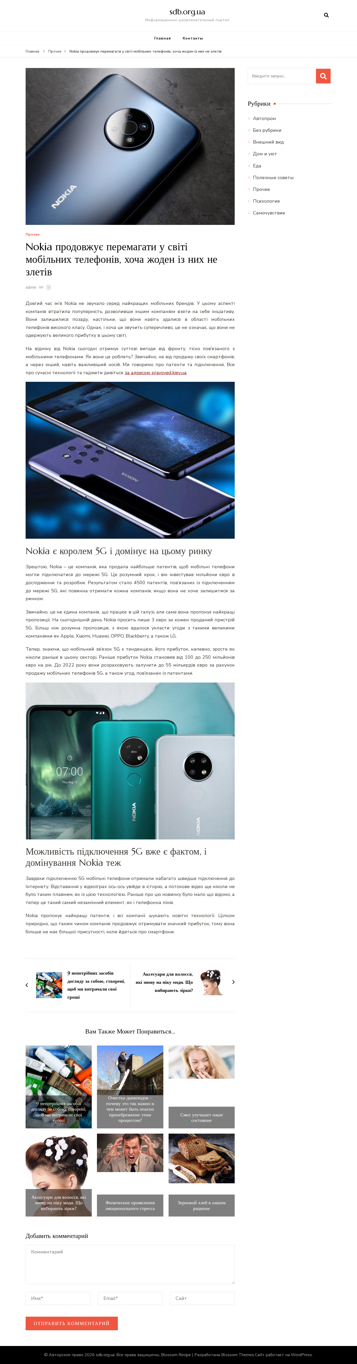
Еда (257, 166)
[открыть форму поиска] (326, 15)
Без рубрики (267, 130)
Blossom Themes (237, 1355)
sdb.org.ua (187, 11)
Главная (162, 38)
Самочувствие (269, 213)
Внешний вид (268, 142)
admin (31, 287)
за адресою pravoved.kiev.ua (155, 373)
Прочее (32, 235)
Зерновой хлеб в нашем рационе (202, 1205)
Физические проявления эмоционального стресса (130, 1205)
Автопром (264, 118)
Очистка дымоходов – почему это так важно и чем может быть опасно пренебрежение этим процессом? (130, 1109)
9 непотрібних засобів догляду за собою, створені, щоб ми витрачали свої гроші (58, 1112)
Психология (266, 201)
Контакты (193, 38)
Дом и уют (265, 154)
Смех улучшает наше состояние (201, 1117)
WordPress (301, 1355)
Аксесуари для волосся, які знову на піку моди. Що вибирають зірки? (58, 1202)
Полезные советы (273, 177)
